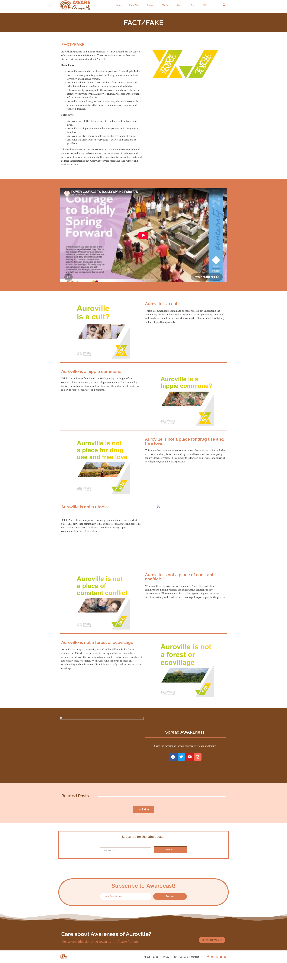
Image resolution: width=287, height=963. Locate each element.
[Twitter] (181, 757)
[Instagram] (197, 757)
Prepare (151, 5)
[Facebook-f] (208, 957)
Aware (119, 5)
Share (180, 5)
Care (192, 5)
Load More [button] (143, 809)
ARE (205, 5)
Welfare (166, 5)
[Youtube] (189, 757)
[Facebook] (173, 757)
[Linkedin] (225, 957)
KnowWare (134, 5)
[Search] (224, 5)
